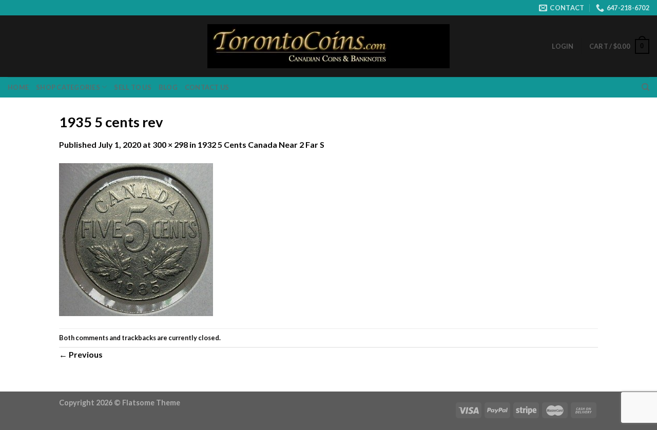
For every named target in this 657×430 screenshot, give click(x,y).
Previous (81, 354)
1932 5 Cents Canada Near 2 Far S (261, 144)
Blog (168, 87)
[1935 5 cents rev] (136, 238)
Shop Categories (68, 87)
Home (18, 87)
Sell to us (132, 87)
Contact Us (207, 87)
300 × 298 (170, 144)
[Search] (645, 87)
